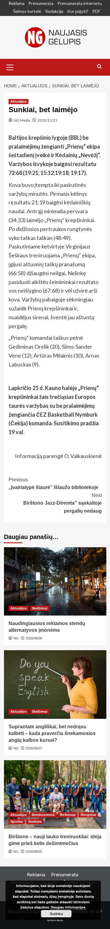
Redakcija (54, 11)
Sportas (16, 821)
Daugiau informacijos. (68, 907)
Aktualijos (18, 101)
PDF (96, 11)
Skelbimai (39, 608)
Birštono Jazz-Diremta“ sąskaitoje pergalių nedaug (62, 503)
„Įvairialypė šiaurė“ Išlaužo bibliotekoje (53, 483)
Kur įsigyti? (77, 11)
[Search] (99, 66)
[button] (10, 66)
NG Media (22, 120)
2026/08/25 (34, 851)
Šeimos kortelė (27, 11)
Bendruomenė (43, 815)
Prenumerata (40, 3)
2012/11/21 (47, 120)
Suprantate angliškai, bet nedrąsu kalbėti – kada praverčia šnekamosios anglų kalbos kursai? (52, 733)
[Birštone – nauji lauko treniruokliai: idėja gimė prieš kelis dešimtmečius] (55, 794)
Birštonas (67, 815)
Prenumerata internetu (79, 3)
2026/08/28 (34, 638)
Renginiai (88, 815)
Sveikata (35, 821)
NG (16, 638)
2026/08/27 (34, 748)
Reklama (16, 3)
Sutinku (56, 913)
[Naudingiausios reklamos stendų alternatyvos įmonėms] (55, 581)
